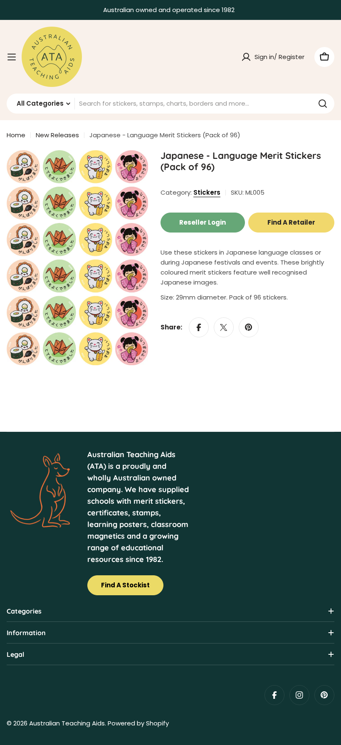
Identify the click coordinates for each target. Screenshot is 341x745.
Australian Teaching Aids (67, 723)
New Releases (57, 135)
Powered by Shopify (138, 723)
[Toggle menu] (12, 57)
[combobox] (170, 104)
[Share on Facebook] (199, 327)
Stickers (206, 192)
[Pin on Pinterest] (249, 327)
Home (16, 135)
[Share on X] (224, 327)
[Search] (323, 104)
